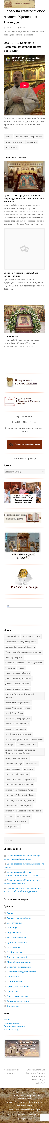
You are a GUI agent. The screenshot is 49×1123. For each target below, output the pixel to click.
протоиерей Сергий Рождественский (23, 811)
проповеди (11, 147)
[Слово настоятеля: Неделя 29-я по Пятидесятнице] (24, 249)
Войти (7, 1019)
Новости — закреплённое (20, 967)
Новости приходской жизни (21, 971)
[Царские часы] (24, 319)
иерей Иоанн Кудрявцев (17, 723)
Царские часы (11, 336)
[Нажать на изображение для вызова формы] (24, 588)
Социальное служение (18, 1001)
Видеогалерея (28, 31)
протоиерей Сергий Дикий (18, 805)
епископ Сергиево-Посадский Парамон (19, 696)
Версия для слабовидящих (27, 444)
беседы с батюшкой (14, 663)
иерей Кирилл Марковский (18, 734)
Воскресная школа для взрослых (20, 641)
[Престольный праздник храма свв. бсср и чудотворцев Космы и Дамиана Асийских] (24, 176)
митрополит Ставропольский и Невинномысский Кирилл (20, 751)
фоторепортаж (12, 826)
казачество (37, 739)
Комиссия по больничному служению (23, 652)
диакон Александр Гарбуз (29, 136)
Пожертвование (25, 1119)
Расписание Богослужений (21, 1110)
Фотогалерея (13, 1006)
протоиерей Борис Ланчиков (19, 784)
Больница (12, 927)
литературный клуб (26, 744)
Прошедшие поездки (17, 996)
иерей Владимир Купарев (17, 718)
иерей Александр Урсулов (17, 708)
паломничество (12, 769)
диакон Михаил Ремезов (17, 683)
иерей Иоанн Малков (15, 729)
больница (10, 668)
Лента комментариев (14, 1026)
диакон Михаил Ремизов (17, 689)
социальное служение (16, 821)
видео (9, 136)
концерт (9, 744)
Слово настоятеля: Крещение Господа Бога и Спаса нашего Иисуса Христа (35, 1076)
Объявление (13, 976)
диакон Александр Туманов (18, 678)
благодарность (35, 663)
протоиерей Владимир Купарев (20, 790)
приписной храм (13, 779)
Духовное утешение (17, 942)
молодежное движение (16, 758)
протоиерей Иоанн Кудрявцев (19, 800)
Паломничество (15, 981)
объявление (31, 763)
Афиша (10, 913)
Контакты (21, 1114)
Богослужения (13, 31)
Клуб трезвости (14, 952)
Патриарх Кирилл (13, 657)
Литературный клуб (17, 957)
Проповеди (28, 35)
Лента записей (11, 1023)
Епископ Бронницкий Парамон (20, 647)
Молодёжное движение (19, 962)
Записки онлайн (36, 1114)
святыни (9, 816)
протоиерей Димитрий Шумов (19, 795)
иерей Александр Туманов (18, 703)
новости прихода (14, 142)
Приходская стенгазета (19, 986)
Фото (39, 1110)
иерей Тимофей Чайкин (16, 739)
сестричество (23, 816)
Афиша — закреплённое (19, 918)
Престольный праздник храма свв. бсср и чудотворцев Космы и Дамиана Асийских (24, 198)
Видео (10, 1114)
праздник (32, 142)
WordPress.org (11, 1029)
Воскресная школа (31, 636)
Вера (22, 27)
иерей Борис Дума (14, 713)
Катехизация (13, 947)
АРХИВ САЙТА (12, 636)
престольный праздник (16, 774)
